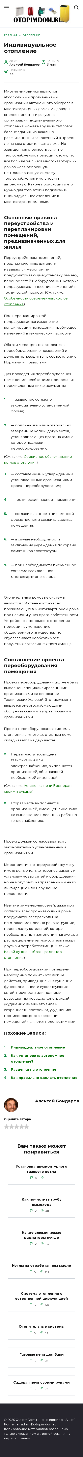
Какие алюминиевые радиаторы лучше (41, 1235)
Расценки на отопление (33, 1069)
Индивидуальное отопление (38, 1047)
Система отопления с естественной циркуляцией (41, 1296)
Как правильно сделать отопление (44, 1078)
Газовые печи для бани (42, 1354)
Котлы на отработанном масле (41, 1266)
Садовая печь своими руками (41, 1382)
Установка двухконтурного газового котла (41, 1169)
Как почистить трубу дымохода (41, 1202)
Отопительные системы (41, 1326)
